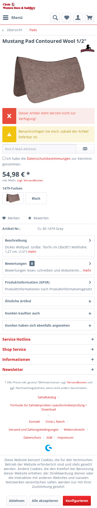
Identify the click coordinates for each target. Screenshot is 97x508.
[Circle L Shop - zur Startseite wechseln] (19, 6)
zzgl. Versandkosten (30, 180)
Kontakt (34, 421)
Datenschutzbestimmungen (49, 158)
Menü (17, 17)
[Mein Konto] (78, 17)
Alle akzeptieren (45, 500)
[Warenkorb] (89, 17)
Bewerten (41, 218)
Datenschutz (32, 437)
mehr (32, 251)
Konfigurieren (77, 500)
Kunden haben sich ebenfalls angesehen (37, 325)
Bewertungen (16, 263)
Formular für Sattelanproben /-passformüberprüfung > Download (48, 407)
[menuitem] (12, 17)
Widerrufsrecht (74, 429)
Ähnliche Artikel (18, 301)
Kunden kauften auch (22, 313)
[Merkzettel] (66, 17)
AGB (49, 437)
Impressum (65, 437)
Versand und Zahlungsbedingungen (34, 429)
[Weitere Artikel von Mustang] (88, 48)
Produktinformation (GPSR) (27, 282)
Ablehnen (16, 500)
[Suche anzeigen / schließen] (55, 17)
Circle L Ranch (55, 421)
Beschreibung (16, 240)
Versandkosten (77, 382)
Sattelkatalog (47, 397)
